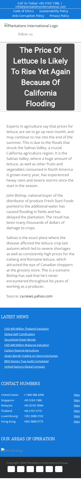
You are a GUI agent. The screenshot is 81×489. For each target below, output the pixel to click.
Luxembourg (9, 416)
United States (9, 395)
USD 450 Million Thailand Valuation (26, 329)
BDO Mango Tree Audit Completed (26, 361)
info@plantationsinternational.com (40, 7)
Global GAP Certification (19, 334)
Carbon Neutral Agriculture (21, 350)
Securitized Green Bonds (20, 339)
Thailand (6, 411)
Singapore (7, 400)
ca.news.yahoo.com (36, 296)
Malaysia (6, 405)
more (77, 394)
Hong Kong (8, 421)
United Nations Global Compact (24, 367)
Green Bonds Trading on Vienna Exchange (31, 356)
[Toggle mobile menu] (79, 25)
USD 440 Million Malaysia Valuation (26, 345)
